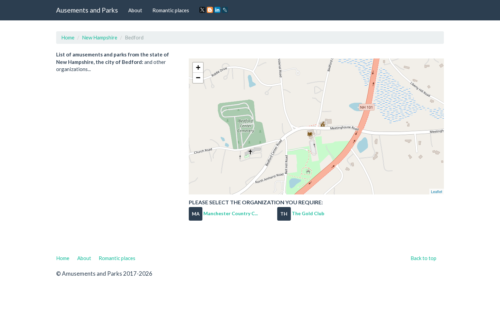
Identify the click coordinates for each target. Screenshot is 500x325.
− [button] (198, 77)
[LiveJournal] (225, 10)
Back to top (423, 258)
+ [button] (198, 67)
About (135, 10)
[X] (202, 10)
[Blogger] (210, 10)
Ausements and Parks (87, 10)
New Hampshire (99, 37)
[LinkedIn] (217, 10)
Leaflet (436, 191)
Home (67, 37)
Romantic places (170, 10)
